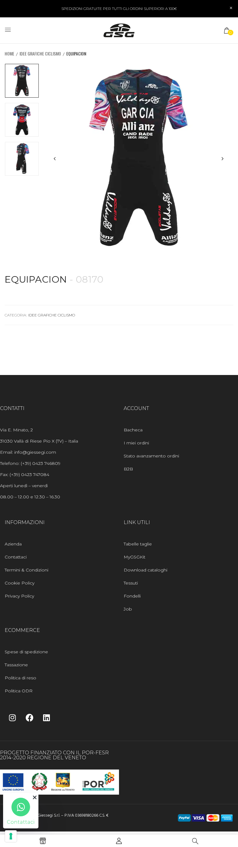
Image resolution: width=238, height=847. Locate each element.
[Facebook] (29, 717)
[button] (227, 30)
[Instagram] (12, 717)
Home (9, 53)
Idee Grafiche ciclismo (40, 53)
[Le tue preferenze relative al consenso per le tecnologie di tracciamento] (11, 836)
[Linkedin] (46, 717)
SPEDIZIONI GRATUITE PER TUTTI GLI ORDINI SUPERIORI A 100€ (119, 8)
